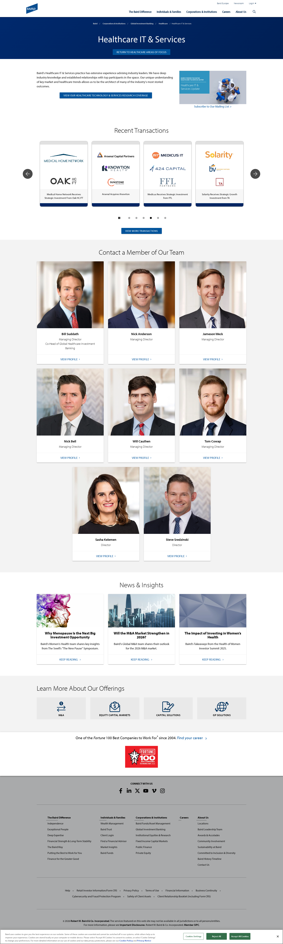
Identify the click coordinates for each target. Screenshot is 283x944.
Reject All (216, 936)
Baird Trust (106, 829)
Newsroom (239, 3)
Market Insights (109, 847)
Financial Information (177, 890)
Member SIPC (191, 924)
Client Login (107, 835)
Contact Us (203, 864)
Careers (226, 12)
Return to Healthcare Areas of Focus (142, 52)
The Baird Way (55, 847)
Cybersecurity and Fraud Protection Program (96, 896)
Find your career (190, 737)
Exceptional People (57, 829)
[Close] (277, 936)
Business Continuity (206, 890)
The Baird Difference (140, 12)
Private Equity (143, 853)
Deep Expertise (55, 835)
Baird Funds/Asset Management (153, 823)
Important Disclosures (132, 924)
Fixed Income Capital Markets (152, 841)
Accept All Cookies (240, 936)
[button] (254, 12)
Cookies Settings (193, 936)
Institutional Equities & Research (153, 835)
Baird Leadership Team (210, 829)
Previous (28, 174)
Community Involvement (211, 841)
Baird (95, 23)
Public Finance (144, 847)
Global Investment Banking (142, 23)
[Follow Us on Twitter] (137, 791)
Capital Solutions (168, 715)
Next (255, 174)
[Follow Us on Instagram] (162, 791)
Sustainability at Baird (209, 847)
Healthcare (163, 23)
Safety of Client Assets (139, 896)
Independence (55, 823)
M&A (61, 715)
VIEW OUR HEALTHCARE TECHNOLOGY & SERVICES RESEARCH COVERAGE (106, 95)
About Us (241, 12)
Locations (203, 823)
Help (67, 890)
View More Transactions (141, 231)
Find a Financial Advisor (114, 841)
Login (251, 3)
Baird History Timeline (209, 858)
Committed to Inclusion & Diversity (217, 853)
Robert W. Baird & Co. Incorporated (90, 921)
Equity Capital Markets (114, 715)
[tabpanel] (64, 174)
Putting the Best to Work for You (64, 853)
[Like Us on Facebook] (121, 791)
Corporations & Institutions (201, 12)
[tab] (129, 218)
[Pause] (119, 217)
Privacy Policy (131, 890)
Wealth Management (112, 823)
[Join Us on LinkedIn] (129, 791)
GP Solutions (222, 715)
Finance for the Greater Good (63, 858)
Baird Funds (107, 853)
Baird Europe (223, 3)
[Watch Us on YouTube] (146, 791)
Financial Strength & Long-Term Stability (69, 841)
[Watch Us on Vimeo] (154, 791)
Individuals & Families (169, 12)
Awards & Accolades (209, 835)
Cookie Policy (126, 940)
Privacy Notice (144, 940)
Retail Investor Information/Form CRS (97, 890)
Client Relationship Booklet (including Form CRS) (184, 896)
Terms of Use (152, 890)
